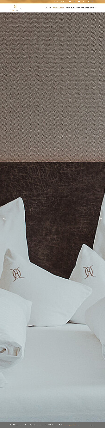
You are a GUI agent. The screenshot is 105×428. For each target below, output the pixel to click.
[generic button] (66, 189)
